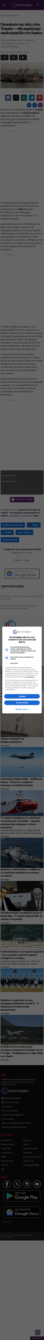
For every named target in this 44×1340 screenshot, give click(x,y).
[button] (22, 663)
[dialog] (22, 670)
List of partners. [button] (30, 677)
